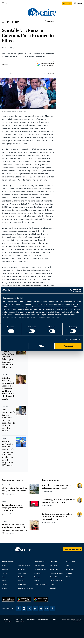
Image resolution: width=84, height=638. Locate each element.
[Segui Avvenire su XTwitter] (29, 608)
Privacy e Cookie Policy (19, 620)
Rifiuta (41, 346)
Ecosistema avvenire (25, 588)
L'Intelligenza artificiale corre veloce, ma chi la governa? (57, 486)
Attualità (5, 569)
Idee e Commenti (24, 566)
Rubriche (21, 581)
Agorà (4, 581)
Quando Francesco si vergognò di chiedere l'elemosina (12, 508)
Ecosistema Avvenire (57, 573)
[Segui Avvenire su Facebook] (18, 608)
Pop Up (36, 581)
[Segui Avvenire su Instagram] (24, 608)
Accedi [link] (79, 3)
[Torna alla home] (3, 21)
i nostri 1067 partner (15, 302)
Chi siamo (53, 566)
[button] (3, 3)
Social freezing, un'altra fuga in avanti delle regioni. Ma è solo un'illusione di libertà (8, 358)
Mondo (4, 577)
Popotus (37, 577)
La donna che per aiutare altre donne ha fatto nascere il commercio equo (57, 516)
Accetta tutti (68, 346)
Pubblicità (53, 577)
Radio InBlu (70, 569)
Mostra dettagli (71, 339)
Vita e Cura (22, 573)
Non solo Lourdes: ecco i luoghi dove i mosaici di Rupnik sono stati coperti (14, 527)
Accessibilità (31, 619)
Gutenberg (37, 573)
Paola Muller (48, 506)
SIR (67, 566)
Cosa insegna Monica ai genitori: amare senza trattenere (58, 500)
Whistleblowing (43, 619)
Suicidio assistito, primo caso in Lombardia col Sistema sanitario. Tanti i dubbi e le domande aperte (8, 388)
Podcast (5, 584)
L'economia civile (40, 569)
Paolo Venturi (48, 491)
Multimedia (22, 584)
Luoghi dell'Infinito (40, 584)
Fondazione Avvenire (57, 581)
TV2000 (69, 573)
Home (4, 566)
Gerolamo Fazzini (50, 523)
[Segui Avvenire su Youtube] (46, 608)
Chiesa (4, 588)
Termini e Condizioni (7, 620)
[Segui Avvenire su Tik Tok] (52, 608)
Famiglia (21, 577)
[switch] (32, 331)
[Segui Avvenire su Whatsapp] (41, 608)
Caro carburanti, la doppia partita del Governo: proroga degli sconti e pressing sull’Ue (8, 420)
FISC (68, 577)
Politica (4, 573)
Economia (21, 569)
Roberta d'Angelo (10, 48)
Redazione (54, 569)
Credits (53, 619)
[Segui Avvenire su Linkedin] (35, 608)
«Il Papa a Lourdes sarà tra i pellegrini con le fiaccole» (15, 489)
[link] (67, 3)
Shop (52, 584)
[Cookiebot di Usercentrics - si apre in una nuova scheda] (71, 290)
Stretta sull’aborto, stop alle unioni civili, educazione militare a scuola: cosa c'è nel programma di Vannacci (8, 453)
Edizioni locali (39, 566)
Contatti (53, 588)
